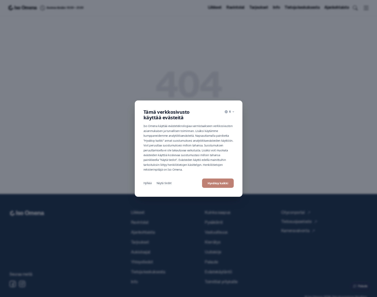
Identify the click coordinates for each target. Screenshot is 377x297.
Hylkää (147, 183)
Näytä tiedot (164, 183)
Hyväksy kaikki (218, 183)
